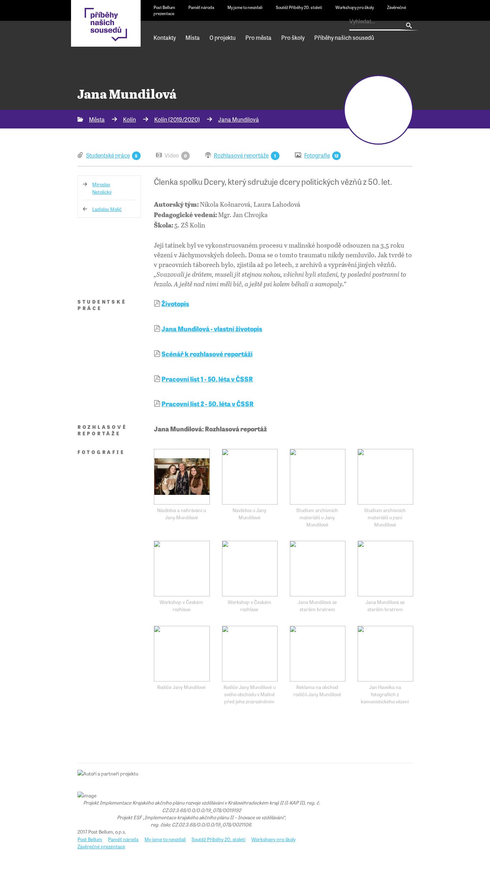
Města (97, 119)
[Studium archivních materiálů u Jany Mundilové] (317, 477)
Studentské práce (108, 155)
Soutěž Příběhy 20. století (299, 7)
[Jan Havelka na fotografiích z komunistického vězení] (385, 653)
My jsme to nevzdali (245, 7)
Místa (192, 37)
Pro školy (293, 37)
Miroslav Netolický (102, 188)
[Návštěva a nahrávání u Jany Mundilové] (181, 477)
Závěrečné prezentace (101, 846)
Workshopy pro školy (354, 7)
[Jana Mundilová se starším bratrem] (317, 568)
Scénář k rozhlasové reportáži (207, 353)
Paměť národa (201, 7)
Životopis (175, 303)
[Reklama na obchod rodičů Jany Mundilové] (317, 653)
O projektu (222, 37)
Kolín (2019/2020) (177, 119)
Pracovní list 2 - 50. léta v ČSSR (207, 403)
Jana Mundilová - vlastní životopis (211, 328)
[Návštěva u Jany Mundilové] (250, 477)
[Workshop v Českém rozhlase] (181, 568)
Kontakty (165, 37)
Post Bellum (164, 7)
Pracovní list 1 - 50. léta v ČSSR (207, 378)
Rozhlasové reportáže (241, 155)
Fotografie (317, 155)
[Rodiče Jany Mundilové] (181, 653)
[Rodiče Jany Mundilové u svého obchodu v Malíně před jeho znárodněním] (250, 653)
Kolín (129, 119)
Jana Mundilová (238, 119)
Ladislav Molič (107, 208)
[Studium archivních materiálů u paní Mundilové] (385, 477)
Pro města (258, 37)
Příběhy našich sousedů (344, 37)
